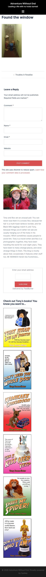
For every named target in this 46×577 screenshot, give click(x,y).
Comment (9, 105)
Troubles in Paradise (23, 75)
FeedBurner (28, 288)
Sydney (24, 573)
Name (7, 125)
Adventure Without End (23, 3)
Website (7, 148)
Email (7, 137)
